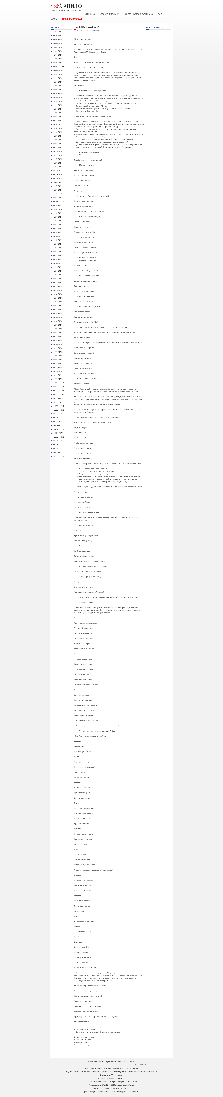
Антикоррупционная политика (125, 1082)
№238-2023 (57, 313)
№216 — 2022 (58, 398)
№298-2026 (57, 78)
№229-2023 (57, 352)
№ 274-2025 (57, 171)
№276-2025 (57, 163)
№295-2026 (57, 90)
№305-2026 (57, 51)
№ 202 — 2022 (58, 448)
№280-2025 (57, 148)
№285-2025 (57, 128)
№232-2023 (57, 337)
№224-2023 (57, 367)
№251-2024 (57, 259)
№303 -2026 (57, 59)
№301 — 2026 (58, 67)
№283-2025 (57, 136)
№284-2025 (57, 132)
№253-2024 (57, 252)
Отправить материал (72, 19)
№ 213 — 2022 (58, 410)
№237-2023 (57, 317)
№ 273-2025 (57, 175)
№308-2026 (57, 40)
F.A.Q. (160, 14)
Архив (54, 19)
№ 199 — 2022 (58, 456)
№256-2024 (57, 240)
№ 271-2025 (57, 178)
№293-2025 (57, 97)
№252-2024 (57, 256)
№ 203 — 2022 (58, 445)
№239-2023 (57, 310)
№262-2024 (57, 217)
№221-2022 (57, 379)
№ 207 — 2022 (58, 429)
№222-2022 (57, 375)
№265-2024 (57, 205)
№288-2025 (57, 117)
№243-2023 (57, 290)
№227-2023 (57, 348)
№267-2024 (57, 198)
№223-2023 (57, 371)
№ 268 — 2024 (58, 194)
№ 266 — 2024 (58, 202)
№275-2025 (57, 167)
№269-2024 (57, 190)
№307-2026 (57, 43)
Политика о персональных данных (99, 1082)
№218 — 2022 (58, 394)
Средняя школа (94, 30)
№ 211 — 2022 (58, 418)
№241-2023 (57, 298)
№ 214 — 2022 (58, 406)
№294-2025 (57, 94)
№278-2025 (57, 155)
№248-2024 (57, 271)
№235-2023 (57, 325)
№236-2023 (57, 321)
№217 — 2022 (58, 391)
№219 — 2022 (58, 387)
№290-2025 (57, 109)
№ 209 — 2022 (58, 425)
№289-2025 (57, 113)
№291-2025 (57, 105)
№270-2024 (57, 186)
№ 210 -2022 (58, 421)
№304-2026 (57, 55)
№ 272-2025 (57, 182)
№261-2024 (57, 221)
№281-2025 (57, 144)
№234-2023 (57, 329)
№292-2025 (57, 101)
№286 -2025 (57, 124)
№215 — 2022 (58, 402)
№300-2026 (57, 70)
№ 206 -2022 (58, 433)
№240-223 (57, 306)
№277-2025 (57, 159)
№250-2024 (57, 263)
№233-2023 (57, 333)
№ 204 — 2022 (58, 441)
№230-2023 (57, 344)
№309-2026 (57, 36)
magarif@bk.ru (128, 1085)
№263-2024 (57, 213)
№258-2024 (57, 232)
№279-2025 (57, 151)
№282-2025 (57, 140)
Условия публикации (110, 14)
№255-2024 (57, 244)
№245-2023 (57, 283)
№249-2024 (57, 267)
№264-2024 (57, 209)
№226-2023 (57, 360)
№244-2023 (57, 286)
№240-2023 (57, 302)
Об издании (89, 14)
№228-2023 (57, 356)
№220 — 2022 (58, 383)
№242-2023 (57, 294)
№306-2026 (57, 47)
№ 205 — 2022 (58, 437)
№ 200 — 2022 (58, 452)
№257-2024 (57, 236)
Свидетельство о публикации (139, 14)
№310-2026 (57, 32)
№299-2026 (57, 74)
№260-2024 (57, 225)
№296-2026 (57, 86)
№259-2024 (57, 229)
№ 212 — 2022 (58, 414)
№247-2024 (57, 275)
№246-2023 (57, 279)
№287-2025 (57, 121)
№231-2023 (57, 340)
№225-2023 (57, 364)
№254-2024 (57, 248)
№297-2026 (57, 82)
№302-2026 (57, 63)
